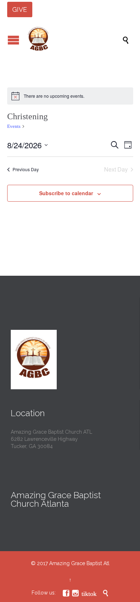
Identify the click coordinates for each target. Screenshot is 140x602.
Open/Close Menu (13, 40)
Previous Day (26, 169)
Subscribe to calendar (66, 193)
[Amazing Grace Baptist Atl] (73, 40)
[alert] (70, 96)
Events (13, 126)
